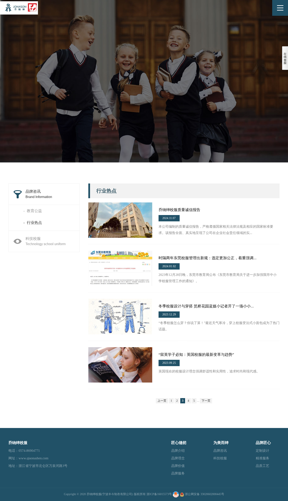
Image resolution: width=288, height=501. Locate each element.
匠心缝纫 (178, 443)
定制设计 (262, 450)
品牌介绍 (178, 450)
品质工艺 (262, 466)
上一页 (161, 400)
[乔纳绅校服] (19, 7)
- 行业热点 (32, 223)
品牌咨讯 (39, 194)
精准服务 (262, 458)
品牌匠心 (263, 443)
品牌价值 (178, 466)
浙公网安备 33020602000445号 (204, 494)
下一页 (206, 400)
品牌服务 (178, 473)
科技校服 (46, 241)
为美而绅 (221, 443)
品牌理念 (178, 458)
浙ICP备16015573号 (159, 494)
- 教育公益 (32, 211)
